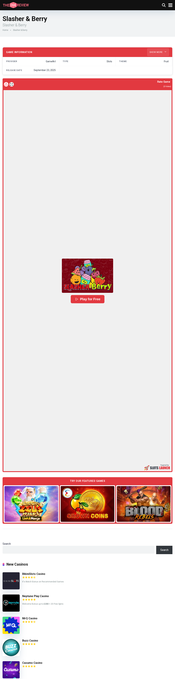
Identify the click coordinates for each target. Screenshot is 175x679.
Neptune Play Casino (35, 596)
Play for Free (90, 299)
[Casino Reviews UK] (16, 5)
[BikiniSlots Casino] (11, 588)
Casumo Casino (32, 662)
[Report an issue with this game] (6, 84)
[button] (87, 276)
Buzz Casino (30, 640)
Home (5, 30)
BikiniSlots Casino (33, 574)
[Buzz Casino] (11, 655)
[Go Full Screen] (11, 84)
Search (7, 543)
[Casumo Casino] (11, 677)
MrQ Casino (29, 618)
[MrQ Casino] (11, 633)
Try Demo (31, 503)
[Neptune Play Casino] (11, 610)
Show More (156, 52)
